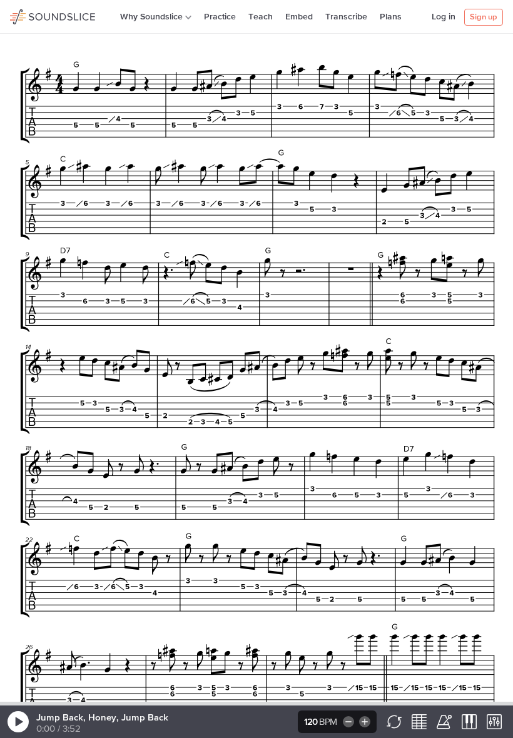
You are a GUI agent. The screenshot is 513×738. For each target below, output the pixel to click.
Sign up (483, 17)
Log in (443, 17)
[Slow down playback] (347, 721)
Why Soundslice (151, 17)
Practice (220, 17)
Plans (391, 17)
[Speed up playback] (365, 721)
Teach (260, 17)
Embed (299, 17)
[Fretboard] (419, 721)
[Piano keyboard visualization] (469, 721)
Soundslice (34, 15)
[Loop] (394, 721)
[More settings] (494, 721)
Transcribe (346, 17)
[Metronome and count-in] (444, 721)
